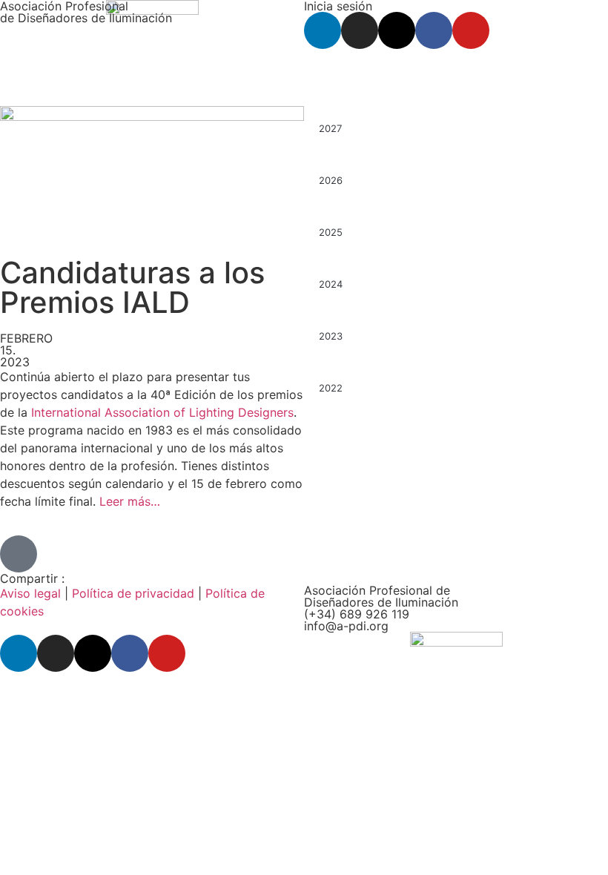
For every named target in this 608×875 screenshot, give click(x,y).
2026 (331, 180)
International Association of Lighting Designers (162, 412)
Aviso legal (30, 593)
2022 (331, 388)
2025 (331, 232)
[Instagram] (359, 30)
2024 (331, 284)
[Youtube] (470, 30)
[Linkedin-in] (322, 30)
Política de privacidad (133, 593)
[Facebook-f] (433, 30)
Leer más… (129, 501)
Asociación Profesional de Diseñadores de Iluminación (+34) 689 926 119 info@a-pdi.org (381, 608)
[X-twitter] (396, 30)
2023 (331, 336)
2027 (330, 128)
